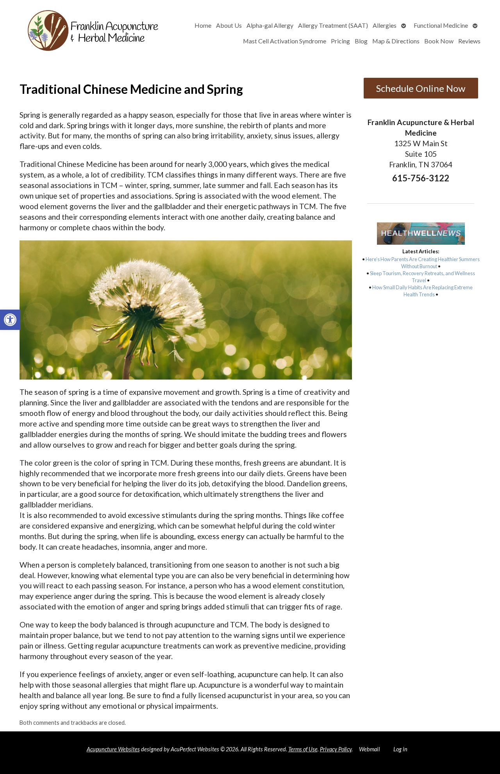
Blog (361, 41)
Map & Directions (396, 41)
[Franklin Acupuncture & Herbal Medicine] (90, 33)
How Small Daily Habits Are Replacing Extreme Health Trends (422, 290)
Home (203, 25)
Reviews (469, 41)
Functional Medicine (441, 25)
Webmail (369, 749)
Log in (400, 749)
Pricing (340, 41)
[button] (10, 320)
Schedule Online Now (420, 88)
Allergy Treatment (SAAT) (333, 25)
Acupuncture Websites (113, 749)
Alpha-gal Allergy (269, 25)
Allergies (384, 25)
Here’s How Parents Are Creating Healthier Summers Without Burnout (423, 262)
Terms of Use (303, 749)
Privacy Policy (336, 749)
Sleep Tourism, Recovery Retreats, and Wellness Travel (422, 276)
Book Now (439, 41)
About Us (229, 25)
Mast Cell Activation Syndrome (284, 41)
